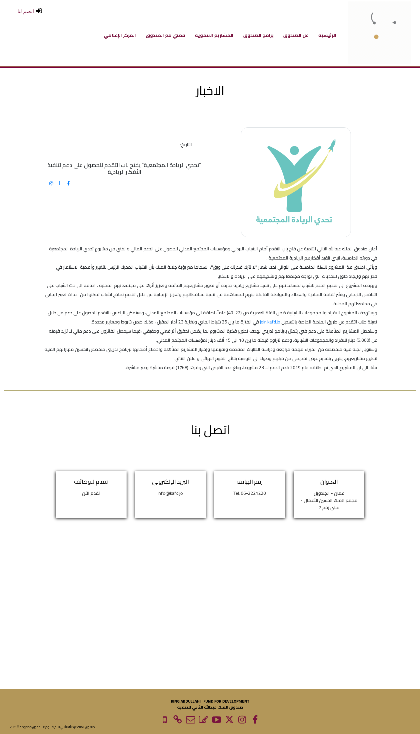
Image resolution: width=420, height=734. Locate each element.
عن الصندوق (296, 35)
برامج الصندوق (258, 35)
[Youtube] (216, 721)
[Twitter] (229, 721)
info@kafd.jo (170, 493)
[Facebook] (255, 721)
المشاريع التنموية (214, 35)
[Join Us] (178, 721)
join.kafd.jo (270, 321)
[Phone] (165, 721)
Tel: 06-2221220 (249, 493)
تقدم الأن (91, 493)
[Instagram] (242, 721)
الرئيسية (327, 35)
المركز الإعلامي (120, 35)
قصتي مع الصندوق (165, 35)
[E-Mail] (203, 721)
